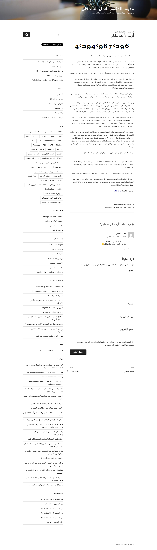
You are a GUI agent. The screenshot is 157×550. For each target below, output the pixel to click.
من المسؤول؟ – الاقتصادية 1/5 (52, 499)
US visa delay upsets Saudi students (49, 287)
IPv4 (114, 207)
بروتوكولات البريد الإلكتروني (53, 75)
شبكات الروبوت (56, 180)
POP (44, 145)
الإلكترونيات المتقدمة (55, 258)
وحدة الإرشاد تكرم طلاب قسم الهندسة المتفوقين (45, 485)
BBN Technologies (56, 245)
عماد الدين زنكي (56, 185)
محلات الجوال (49, 189)
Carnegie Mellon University (35, 132)
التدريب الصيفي (33, 154)
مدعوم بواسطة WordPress (125, 544)
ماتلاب (59, 189)
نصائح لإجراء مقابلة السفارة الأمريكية (49, 336)
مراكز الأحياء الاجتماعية (53, 194)
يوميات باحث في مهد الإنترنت (122, 204)
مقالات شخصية (57, 113)
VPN (42, 149)
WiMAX (34, 149)
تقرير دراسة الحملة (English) (52, 308)
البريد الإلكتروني (127, 317)
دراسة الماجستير (41, 171)
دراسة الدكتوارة (56, 171)
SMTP (59, 149)
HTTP (35, 136)
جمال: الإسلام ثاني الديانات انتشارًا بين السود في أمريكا (43, 420)
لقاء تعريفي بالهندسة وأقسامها (52, 458)
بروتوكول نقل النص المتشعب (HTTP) (49, 71)
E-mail (52, 136)
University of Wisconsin (54, 221)
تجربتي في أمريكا (56, 99)
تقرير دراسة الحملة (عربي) (53, 312)
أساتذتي (60, 95)
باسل (116, 32)
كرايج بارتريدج (31, 185)
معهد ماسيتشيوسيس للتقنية (52, 202)
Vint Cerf (127, 207)
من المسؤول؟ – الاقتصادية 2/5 (52, 504)
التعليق (130, 270)
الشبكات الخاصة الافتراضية (52, 158)
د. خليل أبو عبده (42, 167)
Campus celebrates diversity (52, 377)
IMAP (28, 136)
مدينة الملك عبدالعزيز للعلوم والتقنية (50, 272)
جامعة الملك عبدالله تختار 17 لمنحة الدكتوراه (47, 408)
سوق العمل (32, 176)
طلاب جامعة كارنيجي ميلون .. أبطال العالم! (47, 80)
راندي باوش (57, 176)
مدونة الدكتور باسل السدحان (108, 8)
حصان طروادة (57, 167)
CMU (60, 136)
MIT (33, 141)
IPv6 (117, 207)
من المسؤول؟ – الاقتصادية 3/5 (52, 508)
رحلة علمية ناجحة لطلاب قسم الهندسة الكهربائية (45, 439)
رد (125, 249)
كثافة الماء (43, 185)
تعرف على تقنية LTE (55, 66)
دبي (32, 167)
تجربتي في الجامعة (56, 104)
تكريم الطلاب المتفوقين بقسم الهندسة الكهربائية (46, 403)
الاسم (131, 304)
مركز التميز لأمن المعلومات (52, 198)
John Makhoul (49, 141)
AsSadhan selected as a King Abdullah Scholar (45, 372)
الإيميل (59, 154)
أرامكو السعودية (57, 254)
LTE (39, 141)
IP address (108, 207)
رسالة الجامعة (45, 176)
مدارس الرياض (57, 230)
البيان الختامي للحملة (55, 296)
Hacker (43, 136)
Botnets (52, 132)
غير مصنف (59, 108)
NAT (121, 207)
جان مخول (39, 163)
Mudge (59, 145)
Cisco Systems (57, 249)
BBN (60, 132)
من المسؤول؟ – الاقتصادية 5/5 (52, 518)
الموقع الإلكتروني (127, 329)
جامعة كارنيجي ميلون (54, 163)
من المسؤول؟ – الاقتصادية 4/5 (52, 513)
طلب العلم (43, 180)
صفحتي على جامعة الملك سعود (51, 350)
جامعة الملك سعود (32, 158)
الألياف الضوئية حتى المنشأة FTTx (50, 62)
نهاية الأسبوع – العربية (55, 522)
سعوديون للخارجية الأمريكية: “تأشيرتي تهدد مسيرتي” (44, 324)
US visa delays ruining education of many (47, 291)
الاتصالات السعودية (56, 263)
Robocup (36, 145)
